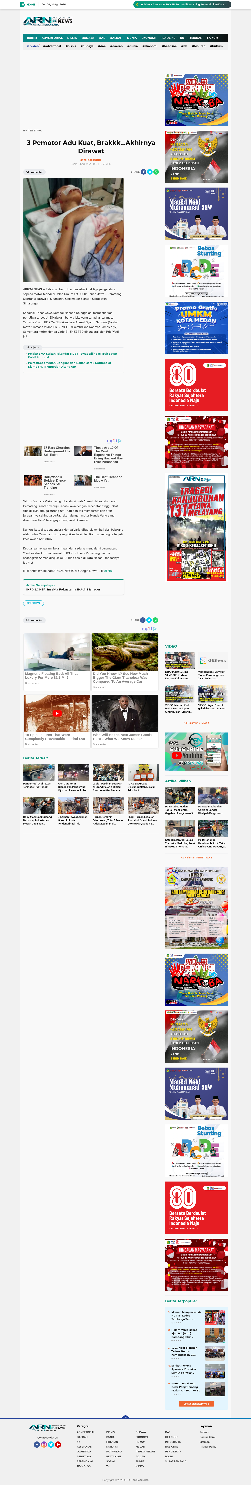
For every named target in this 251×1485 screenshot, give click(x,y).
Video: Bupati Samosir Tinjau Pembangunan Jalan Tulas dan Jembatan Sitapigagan (211, 675)
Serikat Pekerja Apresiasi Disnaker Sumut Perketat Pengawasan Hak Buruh (183, 1369)
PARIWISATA (114, 1451)
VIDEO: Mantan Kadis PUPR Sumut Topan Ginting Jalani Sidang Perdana (177, 708)
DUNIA (132, 38)
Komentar (36, 172)
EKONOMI (149, 38)
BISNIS (72, 38)
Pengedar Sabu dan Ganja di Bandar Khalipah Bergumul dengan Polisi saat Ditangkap (210, 810)
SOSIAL (110, 1461)
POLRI (169, 1456)
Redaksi (204, 1432)
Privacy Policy (208, 1446)
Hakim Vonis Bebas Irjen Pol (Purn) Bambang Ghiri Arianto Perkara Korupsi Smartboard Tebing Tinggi (184, 1333)
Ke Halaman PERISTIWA (196, 857)
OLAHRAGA (84, 1451)
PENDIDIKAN (173, 1451)
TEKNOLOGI (84, 1466)
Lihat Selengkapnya (196, 1403)
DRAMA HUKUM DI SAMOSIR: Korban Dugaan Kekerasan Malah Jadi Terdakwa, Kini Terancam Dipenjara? (177, 675)
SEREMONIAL (85, 1461)
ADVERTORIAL (52, 38)
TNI (108, 1466)
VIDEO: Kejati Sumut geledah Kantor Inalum (212, 707)
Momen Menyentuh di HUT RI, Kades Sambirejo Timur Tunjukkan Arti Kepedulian (186, 1315)
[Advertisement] (131, 18)
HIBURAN (195, 38)
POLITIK (141, 1456)
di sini (108, 571)
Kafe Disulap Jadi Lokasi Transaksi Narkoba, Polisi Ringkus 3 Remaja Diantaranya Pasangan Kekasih (180, 843)
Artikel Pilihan (178, 781)
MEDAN (140, 1446)
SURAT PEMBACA (175, 1461)
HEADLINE (167, 38)
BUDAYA (88, 38)
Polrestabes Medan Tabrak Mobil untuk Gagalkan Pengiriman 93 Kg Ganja (184, 4)
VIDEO (171, 646)
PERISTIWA (33, 603)
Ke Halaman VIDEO (195, 722)
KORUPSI (112, 1446)
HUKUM (212, 38)
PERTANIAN (113, 1456)
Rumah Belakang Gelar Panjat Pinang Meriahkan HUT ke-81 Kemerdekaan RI (185, 1387)
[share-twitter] (150, 172)
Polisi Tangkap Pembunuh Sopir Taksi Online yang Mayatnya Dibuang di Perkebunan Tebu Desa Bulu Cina (212, 843)
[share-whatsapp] (156, 172)
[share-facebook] (143, 172)
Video (34, 46)
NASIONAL (171, 1446)
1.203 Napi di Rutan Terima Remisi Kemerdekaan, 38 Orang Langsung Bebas (184, 1351)
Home (31, 4)
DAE (102, 38)
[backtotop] (125, 1418)
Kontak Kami (207, 1437)
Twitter (53, 1449)
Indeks (32, 38)
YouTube (60, 1449)
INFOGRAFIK (173, 1441)
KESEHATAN (84, 1446)
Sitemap (205, 1441)
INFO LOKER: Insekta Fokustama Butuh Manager (63, 589)
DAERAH (116, 38)
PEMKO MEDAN (145, 1451)
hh (182, 38)
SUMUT (140, 1461)
